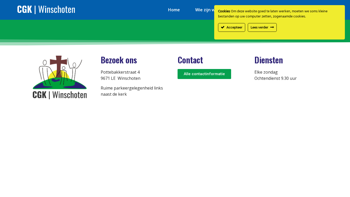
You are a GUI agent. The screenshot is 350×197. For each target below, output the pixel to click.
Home (174, 9)
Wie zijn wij (206, 9)
